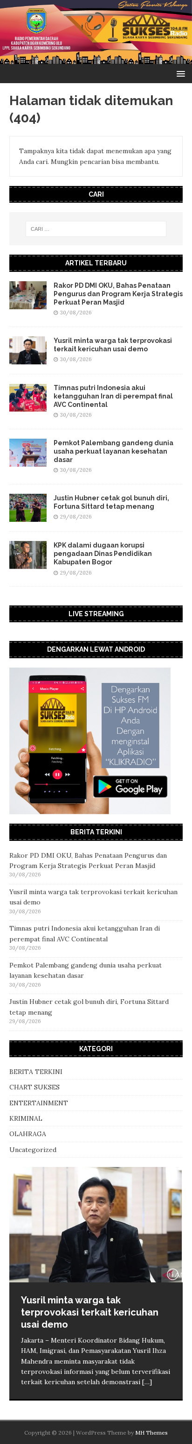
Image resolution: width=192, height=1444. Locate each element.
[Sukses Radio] (96, 59)
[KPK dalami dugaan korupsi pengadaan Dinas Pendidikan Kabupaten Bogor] (28, 564)
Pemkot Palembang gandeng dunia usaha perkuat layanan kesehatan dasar (113, 451)
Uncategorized (32, 1149)
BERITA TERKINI (35, 1071)
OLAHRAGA (27, 1134)
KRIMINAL (25, 1118)
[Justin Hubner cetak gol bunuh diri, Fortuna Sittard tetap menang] (28, 516)
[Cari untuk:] (96, 229)
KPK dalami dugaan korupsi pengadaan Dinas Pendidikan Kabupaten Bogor (103, 553)
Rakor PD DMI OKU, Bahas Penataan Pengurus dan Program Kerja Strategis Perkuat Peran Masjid (118, 294)
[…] (147, 1382)
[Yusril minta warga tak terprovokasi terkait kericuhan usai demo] (28, 359)
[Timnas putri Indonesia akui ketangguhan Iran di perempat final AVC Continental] (28, 406)
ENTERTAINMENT (38, 1103)
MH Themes (151, 1432)
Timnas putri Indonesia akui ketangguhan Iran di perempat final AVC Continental (113, 396)
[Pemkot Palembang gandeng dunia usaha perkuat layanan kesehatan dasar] (28, 461)
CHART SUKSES (34, 1087)
